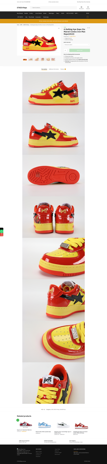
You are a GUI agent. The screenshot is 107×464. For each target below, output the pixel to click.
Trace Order (57, 449)
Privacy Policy (39, 453)
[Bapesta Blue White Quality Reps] (44, 424)
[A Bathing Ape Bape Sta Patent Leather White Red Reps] (81, 424)
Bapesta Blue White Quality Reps (43, 431)
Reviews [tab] (62, 69)
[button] (59, 28)
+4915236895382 (26, 450)
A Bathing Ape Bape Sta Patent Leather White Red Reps (80, 432)
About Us (57, 450)
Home (18, 24)
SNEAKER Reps (63, 409)
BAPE (21, 24)
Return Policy (39, 451)
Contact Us (38, 454)
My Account (81, 8)
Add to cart (79, 50)
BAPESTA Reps (26, 24)
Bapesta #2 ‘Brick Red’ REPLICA (24, 430)
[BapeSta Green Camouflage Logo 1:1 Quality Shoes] (62, 424)
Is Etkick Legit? (58, 452)
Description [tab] (44, 69)
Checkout (88, 8)
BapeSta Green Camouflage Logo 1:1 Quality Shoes (62, 432)
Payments (38, 456)
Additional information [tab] (54, 69)
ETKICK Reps (22, 8)
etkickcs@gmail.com (24, 452)
